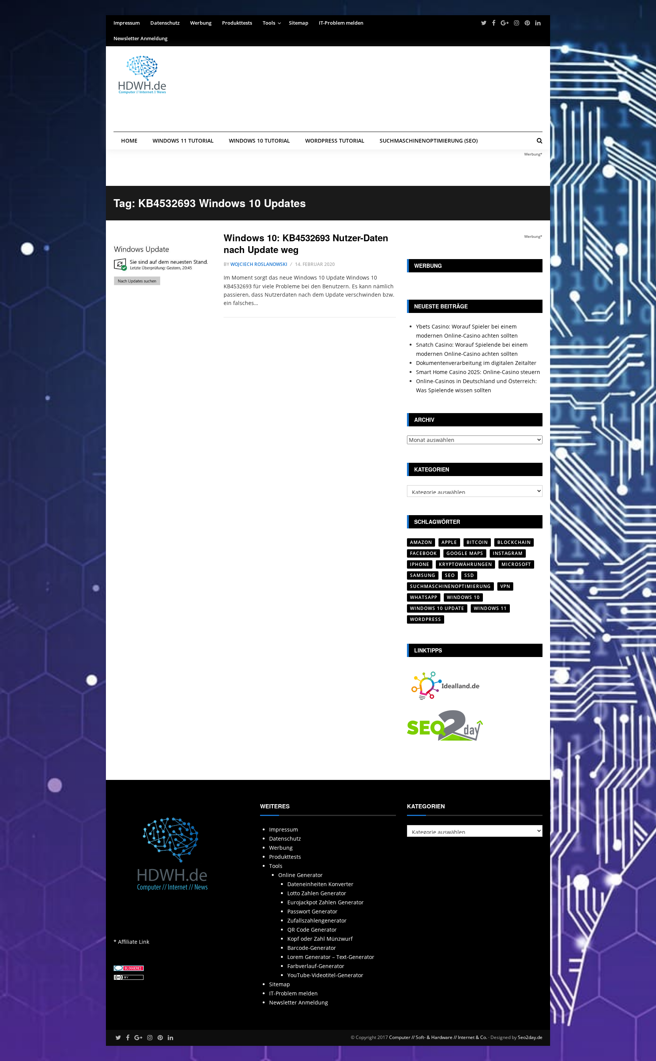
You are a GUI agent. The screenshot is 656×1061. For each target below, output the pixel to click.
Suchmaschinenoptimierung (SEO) (429, 140)
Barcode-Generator (311, 947)
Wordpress (425, 619)
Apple (449, 542)
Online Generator (300, 875)
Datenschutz (165, 22)
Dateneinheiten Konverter (320, 884)
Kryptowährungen (465, 564)
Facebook (423, 553)
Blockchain (514, 542)
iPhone (419, 564)
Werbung (200, 22)
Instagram (508, 553)
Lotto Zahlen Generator (316, 893)
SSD (469, 575)
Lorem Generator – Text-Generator (330, 956)
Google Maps (464, 553)
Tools (269, 22)
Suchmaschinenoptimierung (450, 586)
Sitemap (298, 22)
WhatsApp (423, 597)
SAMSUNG (422, 575)
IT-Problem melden (341, 22)
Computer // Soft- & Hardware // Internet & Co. (438, 1037)
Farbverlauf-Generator (315, 966)
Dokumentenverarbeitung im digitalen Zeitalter (476, 362)
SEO (450, 575)
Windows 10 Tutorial (259, 140)
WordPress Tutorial (334, 140)
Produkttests (237, 22)
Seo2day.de (530, 1037)
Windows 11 (490, 608)
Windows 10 (463, 597)
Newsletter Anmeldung (140, 38)
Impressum (127, 22)
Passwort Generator (312, 911)
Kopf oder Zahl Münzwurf (320, 938)
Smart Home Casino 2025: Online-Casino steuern (478, 372)
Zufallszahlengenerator (317, 920)
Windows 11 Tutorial (183, 140)
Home (129, 140)
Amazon (421, 542)
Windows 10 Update (437, 608)
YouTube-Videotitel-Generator (325, 975)
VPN (505, 586)
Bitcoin (477, 542)
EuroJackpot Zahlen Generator (325, 902)
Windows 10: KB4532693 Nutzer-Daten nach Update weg (306, 243)
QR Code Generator (312, 929)
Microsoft (516, 564)
